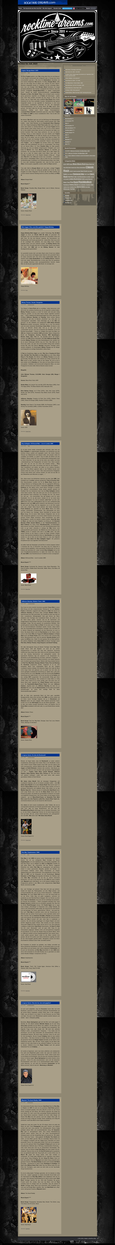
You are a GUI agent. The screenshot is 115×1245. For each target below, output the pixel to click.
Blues (75, 164)
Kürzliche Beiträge (68, 65)
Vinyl (29, 72)
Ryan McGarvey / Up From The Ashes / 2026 (74, 85)
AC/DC (64, 164)
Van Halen (87, 187)
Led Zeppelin (66, 179)
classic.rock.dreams (80, 8)
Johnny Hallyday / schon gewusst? (72, 78)
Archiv (84, 65)
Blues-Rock (81, 164)
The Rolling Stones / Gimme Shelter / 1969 (74, 82)
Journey (92, 176)
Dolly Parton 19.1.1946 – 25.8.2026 (72, 71)
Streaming (67, 141)
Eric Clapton (70, 174)
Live (83, 179)
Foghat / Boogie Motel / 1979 (30, 70)
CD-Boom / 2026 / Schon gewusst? (72, 90)
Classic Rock (28, 214)
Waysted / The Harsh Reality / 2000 (31, 1100)
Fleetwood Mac (78, 174)
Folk (85, 174)
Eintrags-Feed (68, 197)
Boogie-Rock (74, 167)
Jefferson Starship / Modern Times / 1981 (33, 601)
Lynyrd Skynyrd (88, 179)
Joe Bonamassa (81, 176)
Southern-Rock (66, 186)
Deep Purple (83, 171)
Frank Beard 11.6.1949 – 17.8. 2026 (72, 80)
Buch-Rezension (68, 118)
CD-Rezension (30, 1102)
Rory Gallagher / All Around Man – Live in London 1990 (37, 443)
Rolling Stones (74, 184)
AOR (68, 164)
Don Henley (89, 171)
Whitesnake (66, 189)
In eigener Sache (39, 229)
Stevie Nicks (81, 187)
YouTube (72, 189)
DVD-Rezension (68, 125)
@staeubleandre (68, 8)
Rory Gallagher (82, 184)
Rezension (67, 139)
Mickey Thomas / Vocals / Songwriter (32, 302)
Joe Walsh (88, 176)
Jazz (75, 176)
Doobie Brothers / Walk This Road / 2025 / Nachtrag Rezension (78, 92)
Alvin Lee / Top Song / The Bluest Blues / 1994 (80, 150)
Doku (66, 123)
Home (20, 8)
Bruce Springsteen (81, 167)
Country (71, 171)
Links (66, 134)
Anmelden (67, 195)
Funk (88, 174)
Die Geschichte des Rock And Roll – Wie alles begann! (37, 8)
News (66, 137)
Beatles (70, 164)
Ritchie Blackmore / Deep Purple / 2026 (73, 87)
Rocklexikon (85, 181)
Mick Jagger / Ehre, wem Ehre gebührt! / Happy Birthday (38, 227)
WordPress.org (68, 202)
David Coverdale (76, 171)
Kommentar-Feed (68, 200)
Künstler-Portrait (31, 304)
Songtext (88, 184)
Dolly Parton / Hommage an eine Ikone (73, 69)
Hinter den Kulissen (31, 229)
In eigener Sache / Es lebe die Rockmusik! (34, 755)
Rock (27, 290)
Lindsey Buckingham (75, 179)
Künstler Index (57, 8)
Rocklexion (66, 184)
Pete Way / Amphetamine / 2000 (30, 852)
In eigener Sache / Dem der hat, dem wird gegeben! (36, 1003)
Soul (92, 184)
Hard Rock (28, 990)
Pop (71, 182)
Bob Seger (68, 167)
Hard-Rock (28, 1228)
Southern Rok (73, 187)
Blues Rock (28, 589)
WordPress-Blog (92, 1238)
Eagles (65, 174)
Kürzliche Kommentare (77, 65)
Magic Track (66, 182)
